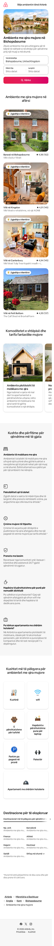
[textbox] (15, 71)
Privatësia (20, 932)
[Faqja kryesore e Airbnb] (5, 4)
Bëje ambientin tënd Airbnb (32, 4)
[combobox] (26, 61)
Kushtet (32, 932)
